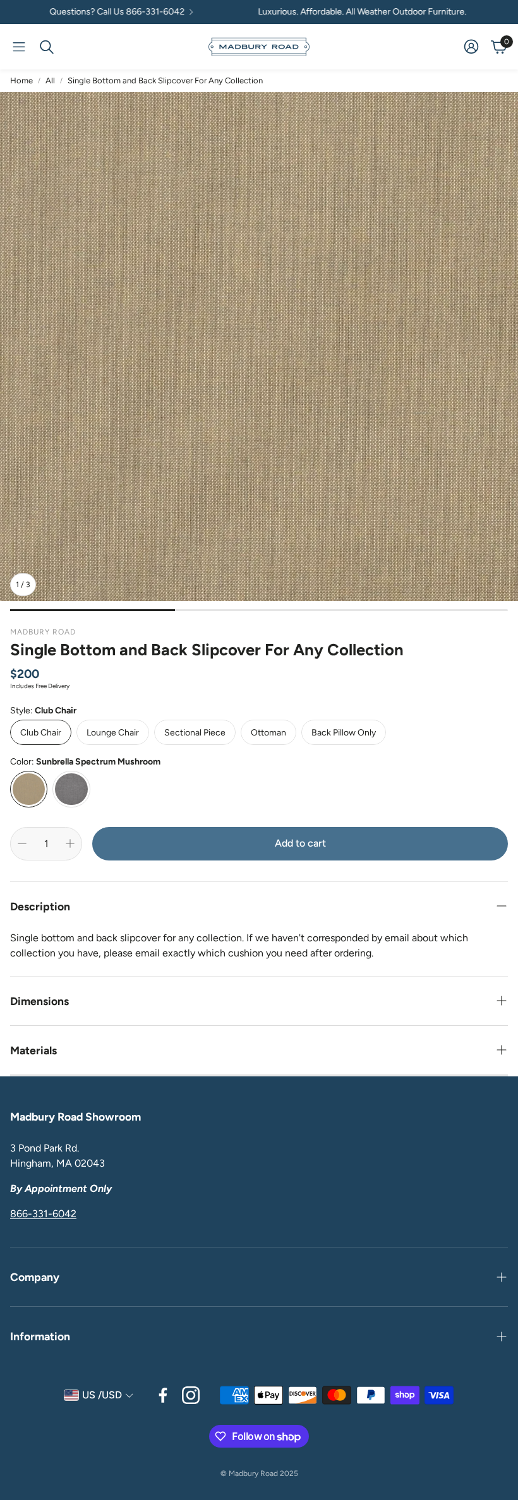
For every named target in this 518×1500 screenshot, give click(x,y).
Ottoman (268, 732)
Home (21, 80)
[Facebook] (163, 1395)
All (50, 80)
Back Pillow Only (343, 732)
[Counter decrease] (22, 843)
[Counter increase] (70, 843)
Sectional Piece (195, 732)
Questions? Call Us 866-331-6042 (90, 12)
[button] (19, 47)
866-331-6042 (43, 1214)
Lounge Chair (113, 732)
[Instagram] (191, 1395)
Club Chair (40, 732)
